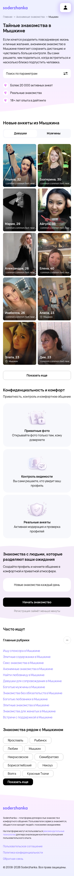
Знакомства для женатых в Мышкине (29, 711)
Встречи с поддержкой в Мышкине (27, 717)
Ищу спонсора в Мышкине (21, 651)
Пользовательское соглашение (23, 846)
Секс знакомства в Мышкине (23, 663)
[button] (15, 740)
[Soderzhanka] (15, 8)
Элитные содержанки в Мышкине (26, 657)
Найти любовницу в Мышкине (23, 675)
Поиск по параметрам (21, 73)
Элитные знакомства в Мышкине (26, 705)
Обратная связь (13, 859)
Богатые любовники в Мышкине (25, 699)
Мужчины (53, 133)
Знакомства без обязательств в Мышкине (32, 693)
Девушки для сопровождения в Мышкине (32, 681)
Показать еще (37, 375)
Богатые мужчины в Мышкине (24, 687)
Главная (7, 17)
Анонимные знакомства (30, 17)
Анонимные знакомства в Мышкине (28, 669)
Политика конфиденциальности (23, 852)
